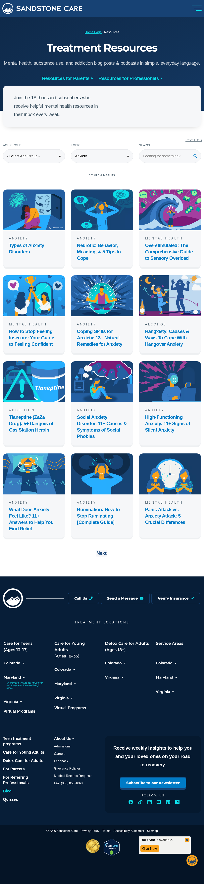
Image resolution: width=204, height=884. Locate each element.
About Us (63, 738)
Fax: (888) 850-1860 (68, 783)
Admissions (62, 746)
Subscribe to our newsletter (152, 783)
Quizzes (10, 799)
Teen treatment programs (17, 741)
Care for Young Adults (23, 752)
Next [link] (101, 553)
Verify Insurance (174, 598)
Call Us (81, 598)
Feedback (61, 761)
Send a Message (123, 598)
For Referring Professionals (16, 780)
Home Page (93, 32)
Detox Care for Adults (23, 760)
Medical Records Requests (73, 776)
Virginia (11, 701)
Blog (7, 791)
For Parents (14, 769)
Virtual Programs (19, 711)
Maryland (12, 677)
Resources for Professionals (128, 78)
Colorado (12, 663)
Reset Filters (193, 140)
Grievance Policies (67, 768)
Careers (59, 753)
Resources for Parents (65, 78)
